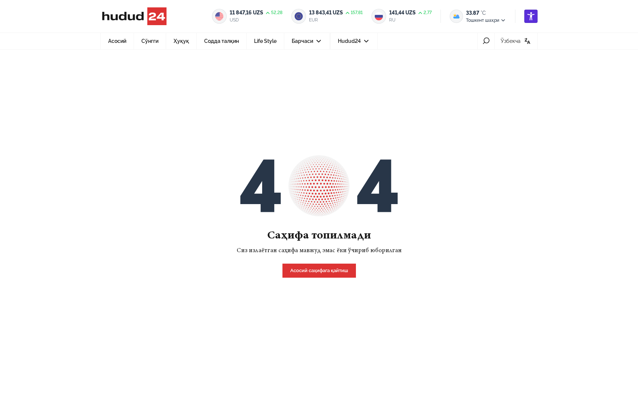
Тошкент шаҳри (482, 20)
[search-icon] (486, 41)
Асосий (117, 41)
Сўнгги (149, 41)
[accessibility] (531, 16)
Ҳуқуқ (181, 41)
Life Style (265, 41)
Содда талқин (221, 41)
